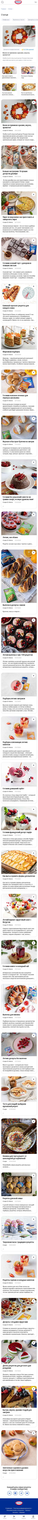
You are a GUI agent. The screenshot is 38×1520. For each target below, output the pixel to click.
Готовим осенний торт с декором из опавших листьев (17, 264)
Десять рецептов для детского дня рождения (17, 1366)
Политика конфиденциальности (22, 1508)
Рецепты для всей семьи (12, 1198)
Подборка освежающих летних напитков (15, 743)
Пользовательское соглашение (15, 1510)
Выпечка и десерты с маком (14, 605)
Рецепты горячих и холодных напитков (18, 1280)
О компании (8, 1508)
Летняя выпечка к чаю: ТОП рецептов (18, 655)
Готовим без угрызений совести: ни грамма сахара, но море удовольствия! (18, 498)
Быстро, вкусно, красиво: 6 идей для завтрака (17, 1411)
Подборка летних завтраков (14, 698)
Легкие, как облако (10, 537)
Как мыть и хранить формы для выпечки (19, 876)
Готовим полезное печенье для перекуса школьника (15, 396)
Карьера (27, 1510)
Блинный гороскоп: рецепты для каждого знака (16, 306)
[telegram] (21, 1493)
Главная (3, 9)
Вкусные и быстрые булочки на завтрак (18, 441)
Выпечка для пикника (11, 1014)
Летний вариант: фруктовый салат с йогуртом (17, 921)
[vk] (9, 1493)
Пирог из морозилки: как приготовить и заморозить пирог (18, 218)
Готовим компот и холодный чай (16, 966)
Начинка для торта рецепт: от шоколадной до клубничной (15, 1157)
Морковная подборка (11, 352)
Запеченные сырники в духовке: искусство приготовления (15, 1469)
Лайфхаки (6, 20)
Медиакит (22, 1512)
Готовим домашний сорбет (13, 788)
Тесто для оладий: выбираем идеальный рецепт (14, 1105)
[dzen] (15, 1493)
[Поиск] (2, 2)
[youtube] (27, 1493)
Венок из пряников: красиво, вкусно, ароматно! (17, 126)
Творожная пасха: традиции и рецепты (18, 1242)
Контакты (15, 1512)
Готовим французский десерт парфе (17, 832)
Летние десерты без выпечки (15, 1058)
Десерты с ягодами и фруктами (15, 1322)
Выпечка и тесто (18, 20)
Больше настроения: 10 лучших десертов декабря (15, 172)
